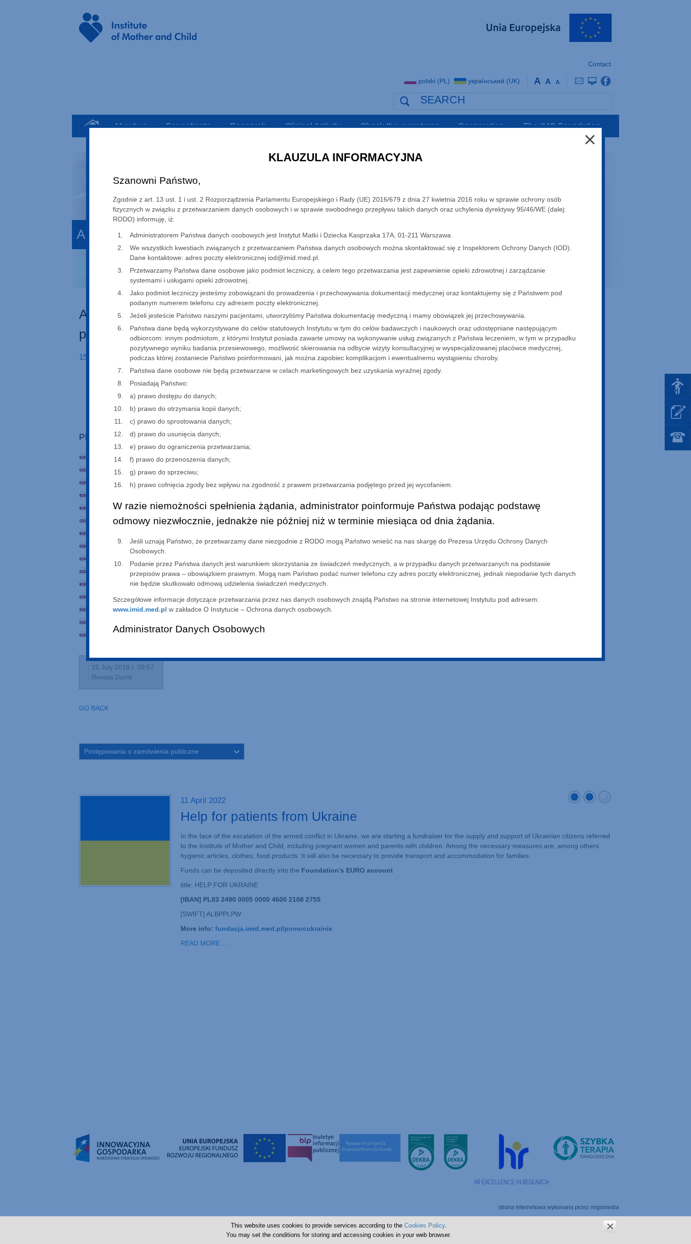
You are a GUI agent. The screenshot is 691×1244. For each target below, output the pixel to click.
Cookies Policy (424, 1225)
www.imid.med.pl (140, 609)
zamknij (610, 1226)
